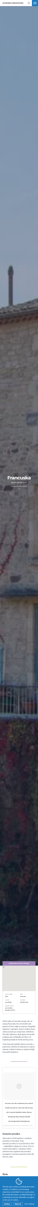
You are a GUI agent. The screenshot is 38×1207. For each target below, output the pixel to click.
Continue (7, 1204)
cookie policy (29, 1192)
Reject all (18, 1204)
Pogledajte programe (19, 486)
